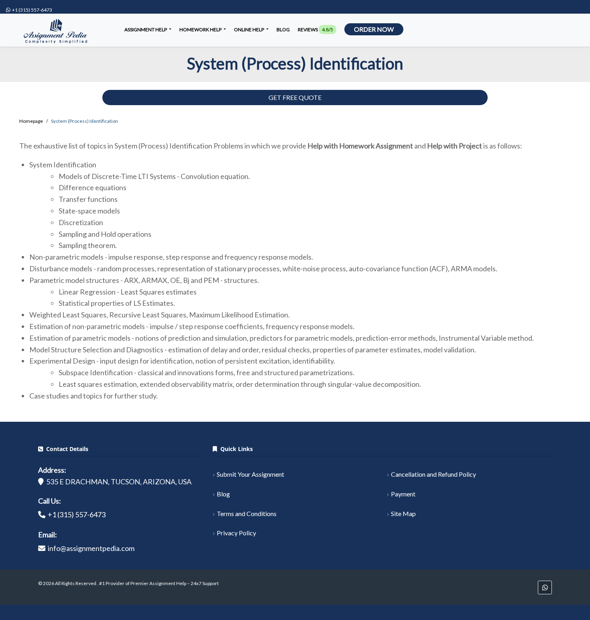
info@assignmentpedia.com (91, 548)
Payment (403, 494)
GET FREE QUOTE (295, 97)
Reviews (315, 29)
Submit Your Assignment (250, 474)
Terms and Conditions (247, 513)
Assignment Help (146, 29)
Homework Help (200, 29)
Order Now (374, 29)
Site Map (403, 513)
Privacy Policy (236, 533)
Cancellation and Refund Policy (433, 474)
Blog (283, 29)
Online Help (249, 29)
